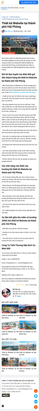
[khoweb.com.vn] (13, 296)
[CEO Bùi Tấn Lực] (6, 293)
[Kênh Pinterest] (3, 406)
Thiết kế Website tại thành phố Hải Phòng (19, 24)
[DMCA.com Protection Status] (6, 396)
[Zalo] (19, 297)
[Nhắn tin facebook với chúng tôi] (36, 396)
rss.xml (21, 8)
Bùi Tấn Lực (9, 31)
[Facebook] (16, 296)
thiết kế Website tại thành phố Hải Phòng (22, 92)
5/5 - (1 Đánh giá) (31, 285)
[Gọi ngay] (36, 391)
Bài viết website (13, 8)
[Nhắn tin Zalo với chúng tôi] (36, 402)
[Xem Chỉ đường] (36, 407)
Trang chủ (4, 8)
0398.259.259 (29, 2)
